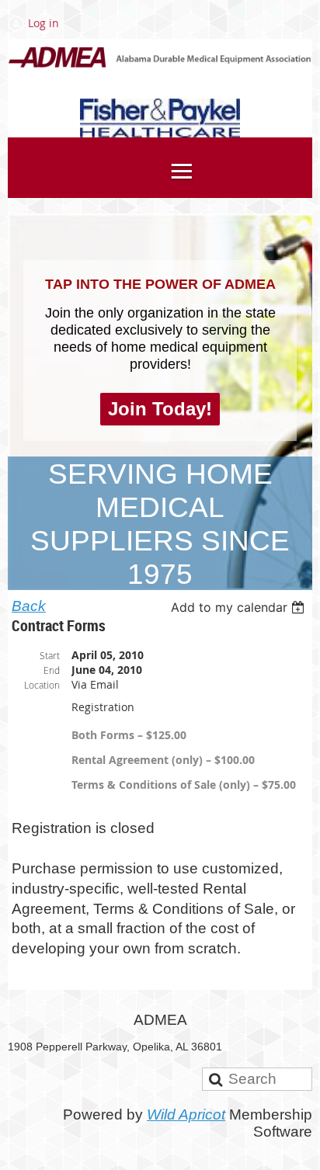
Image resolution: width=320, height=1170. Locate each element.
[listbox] (239, 607)
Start (50, 655)
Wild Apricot (186, 1114)
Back (29, 606)
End (51, 670)
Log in (43, 23)
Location (42, 685)
